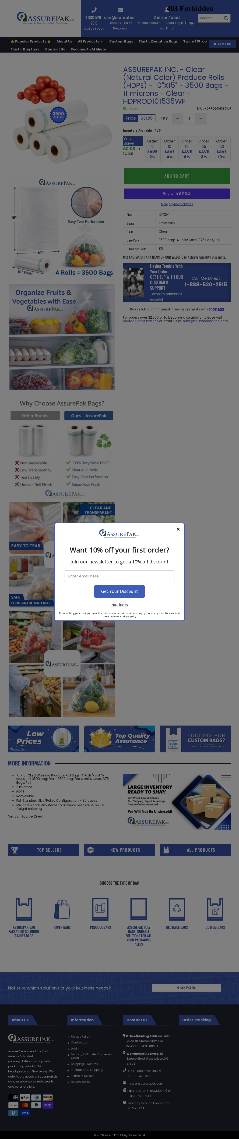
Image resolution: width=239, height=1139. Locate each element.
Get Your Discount (119, 591)
